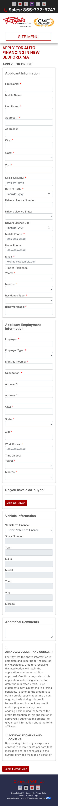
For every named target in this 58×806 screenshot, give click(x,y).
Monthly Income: (15, 361)
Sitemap (24, 798)
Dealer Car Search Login (28, 796)
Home (13, 793)
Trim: (8, 581)
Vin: (7, 592)
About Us (20, 793)
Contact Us (30, 793)
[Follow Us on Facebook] (14, 4)
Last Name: (12, 106)
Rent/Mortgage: (15, 306)
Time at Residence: (16, 267)
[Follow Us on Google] (26, 4)
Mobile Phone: (14, 234)
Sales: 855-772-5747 (32, 10)
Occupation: (12, 372)
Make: (9, 558)
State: (8, 152)
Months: (10, 284)
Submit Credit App (16, 768)
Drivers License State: (18, 211)
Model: (9, 570)
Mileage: (10, 603)
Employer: (11, 339)
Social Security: (14, 177)
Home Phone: (13, 245)
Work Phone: (13, 444)
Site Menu (28, 36)
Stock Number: (14, 536)
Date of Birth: (13, 189)
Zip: (7, 165)
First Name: (12, 83)
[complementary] (48, 796)
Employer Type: (14, 350)
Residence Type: (15, 295)
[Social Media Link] (32, 4)
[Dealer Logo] (29, 22)
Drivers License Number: (20, 200)
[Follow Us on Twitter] (26, 787)
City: (8, 140)
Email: (9, 256)
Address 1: (11, 117)
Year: (8, 547)
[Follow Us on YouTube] (20, 4)
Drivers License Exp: (17, 222)
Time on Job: (13, 455)
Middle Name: (13, 95)
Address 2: (12, 128)
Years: (9, 273)
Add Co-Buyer (16, 502)
